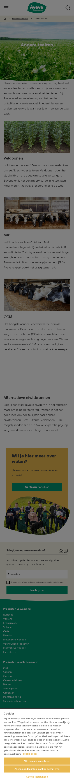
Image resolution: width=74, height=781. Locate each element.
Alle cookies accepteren (37, 761)
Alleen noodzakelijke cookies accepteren (37, 769)
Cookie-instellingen (37, 776)
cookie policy (30, 753)
